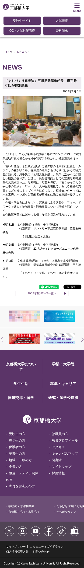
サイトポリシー (16, 546)
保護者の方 (17, 447)
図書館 (57, 460)
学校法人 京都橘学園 (21, 506)
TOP (7, 52)
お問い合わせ (41, 551)
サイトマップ (61, 466)
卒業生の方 (17, 453)
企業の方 (15, 466)
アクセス (58, 447)
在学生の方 (17, 440)
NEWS (22, 52)
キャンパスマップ (65, 453)
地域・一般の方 (20, 460)
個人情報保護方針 (17, 551)
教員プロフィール (65, 440)
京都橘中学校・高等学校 (23, 511)
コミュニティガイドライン (46, 546)
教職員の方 (60, 434)
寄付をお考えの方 (22, 486)
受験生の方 (17, 434)
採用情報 (58, 473)
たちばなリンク (66, 511)
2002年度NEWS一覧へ (42, 293)
